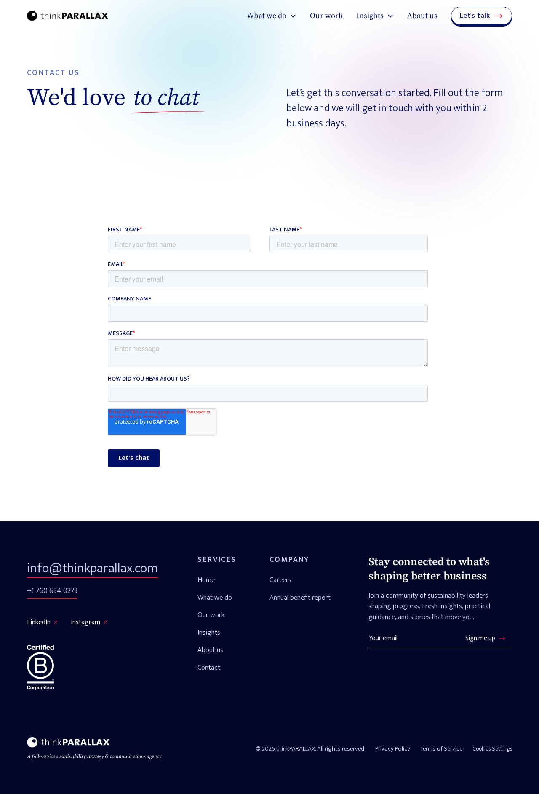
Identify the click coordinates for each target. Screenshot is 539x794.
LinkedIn (39, 622)
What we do (214, 598)
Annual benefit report (300, 598)
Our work (326, 16)
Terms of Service (441, 749)
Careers (280, 580)
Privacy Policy (392, 749)
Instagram (85, 622)
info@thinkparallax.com (92, 568)
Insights (208, 632)
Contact (208, 667)
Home (206, 580)
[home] (67, 16)
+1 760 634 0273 (52, 591)
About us (422, 16)
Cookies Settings (492, 748)
